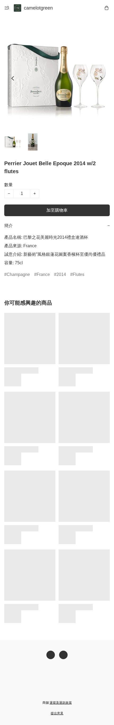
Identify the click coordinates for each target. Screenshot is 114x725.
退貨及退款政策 (61, 703)
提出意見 (57, 713)
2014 (61, 274)
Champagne (18, 274)
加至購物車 (57, 210)
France (43, 274)
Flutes (78, 274)
